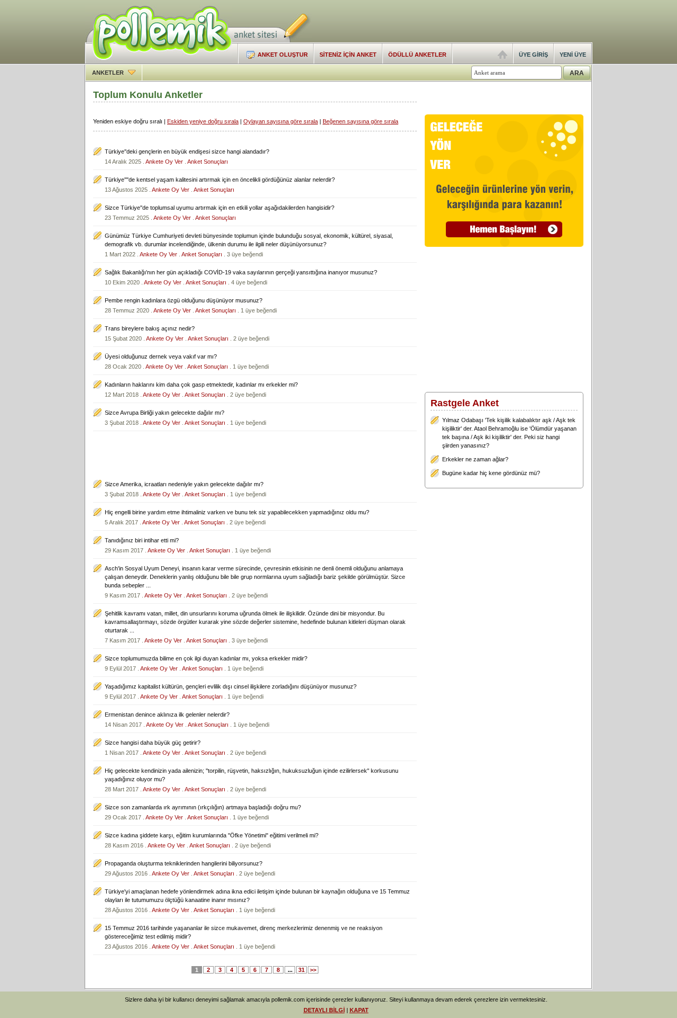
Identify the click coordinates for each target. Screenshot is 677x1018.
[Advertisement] (468, 21)
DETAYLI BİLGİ (324, 1010)
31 (301, 970)
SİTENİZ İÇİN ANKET (348, 54)
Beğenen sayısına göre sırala (360, 121)
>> (313, 970)
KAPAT (359, 1010)
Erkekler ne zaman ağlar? (475, 459)
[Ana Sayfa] (502, 56)
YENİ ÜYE (573, 54)
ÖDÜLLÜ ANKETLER (417, 54)
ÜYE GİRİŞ (533, 54)
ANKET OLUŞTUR (283, 54)
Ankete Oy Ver (164, 161)
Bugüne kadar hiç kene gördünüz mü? (491, 473)
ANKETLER (108, 72)
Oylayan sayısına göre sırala (280, 121)
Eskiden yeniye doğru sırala (203, 121)
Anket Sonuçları (207, 161)
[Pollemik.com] (158, 61)
